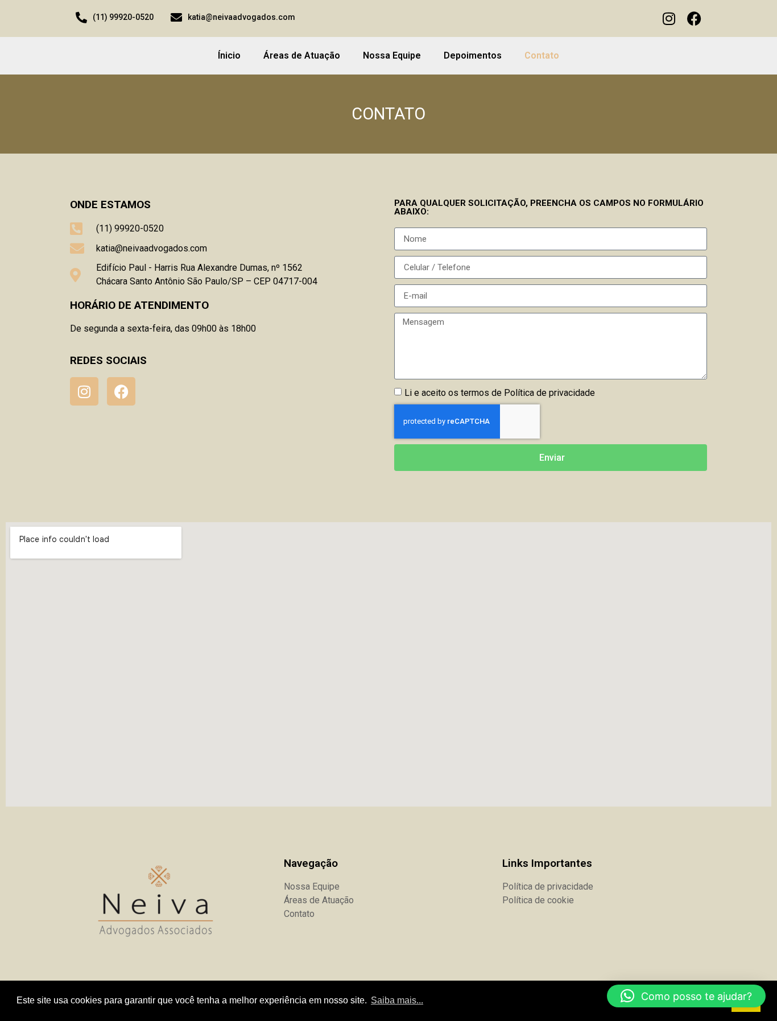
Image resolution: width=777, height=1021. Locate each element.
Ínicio (229, 55)
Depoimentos (473, 55)
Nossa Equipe (392, 55)
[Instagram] (669, 18)
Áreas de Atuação (301, 55)
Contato (541, 55)
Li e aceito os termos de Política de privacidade (499, 392)
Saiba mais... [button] (397, 1000)
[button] (686, 996)
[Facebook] (694, 18)
